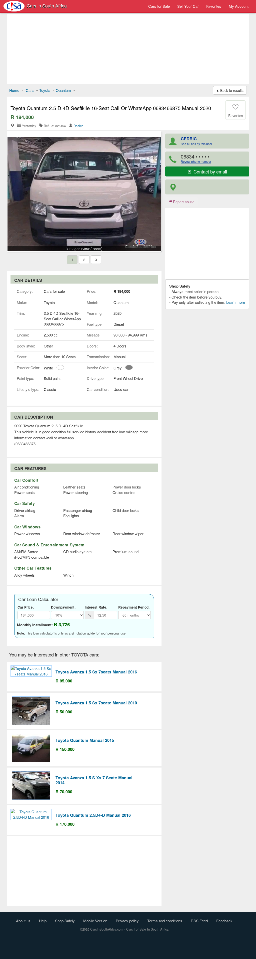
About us (23, 920)
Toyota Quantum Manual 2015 (85, 740)
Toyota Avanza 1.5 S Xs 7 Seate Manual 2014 (94, 780)
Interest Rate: (96, 607)
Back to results (231, 90)
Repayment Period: (134, 607)
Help (42, 920)
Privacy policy (127, 920)
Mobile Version (95, 920)
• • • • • (196, 158)
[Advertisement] (128, 49)
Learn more (235, 302)
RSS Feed (199, 920)
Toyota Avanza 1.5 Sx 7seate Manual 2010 (96, 703)
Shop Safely (65, 920)
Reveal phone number (196, 161)
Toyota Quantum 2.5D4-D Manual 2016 (93, 815)
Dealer (78, 125)
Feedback (224, 920)
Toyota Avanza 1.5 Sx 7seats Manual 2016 (96, 672)
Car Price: (26, 607)
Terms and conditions (164, 920)
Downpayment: (63, 607)
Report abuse (183, 201)
